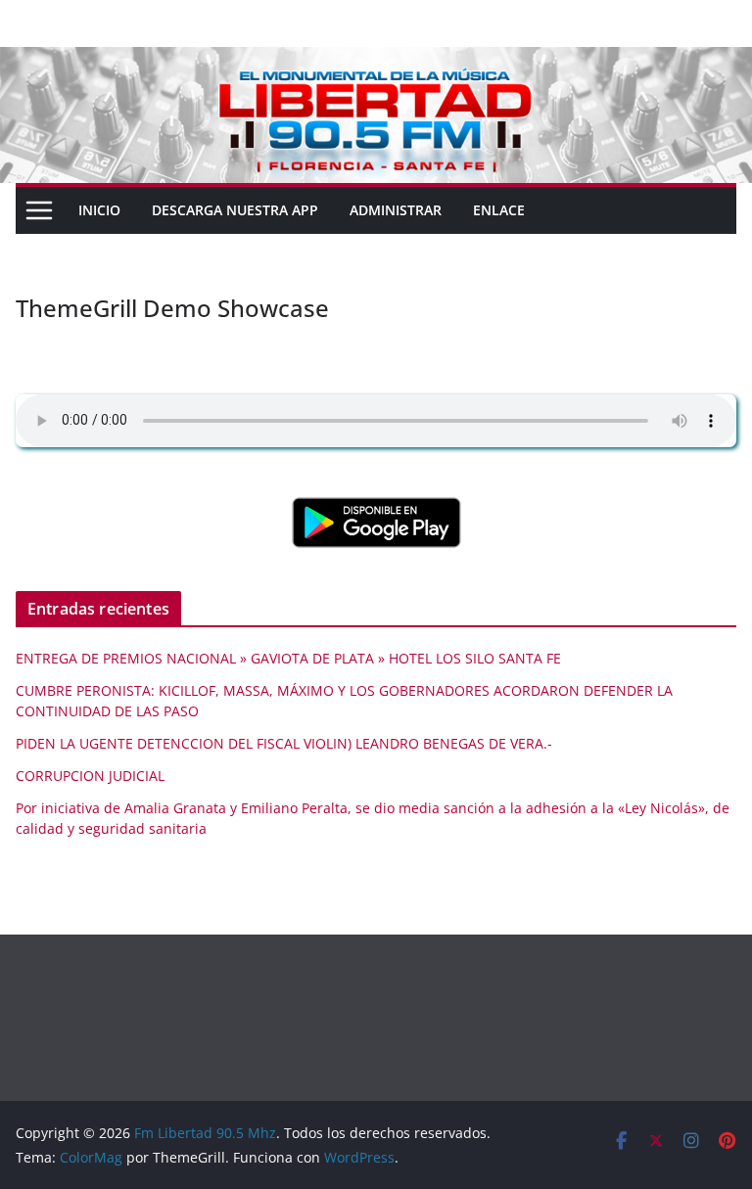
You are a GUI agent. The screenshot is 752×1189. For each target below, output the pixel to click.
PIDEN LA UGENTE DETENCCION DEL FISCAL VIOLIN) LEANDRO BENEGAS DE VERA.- (284, 743)
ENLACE (499, 210)
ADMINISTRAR (396, 210)
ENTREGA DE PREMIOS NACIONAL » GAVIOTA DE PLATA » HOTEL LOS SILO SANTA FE (288, 658)
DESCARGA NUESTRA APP (235, 210)
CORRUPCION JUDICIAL (90, 775)
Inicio (99, 210)
